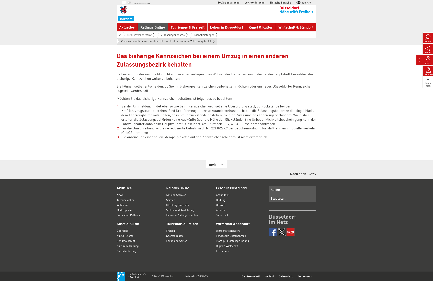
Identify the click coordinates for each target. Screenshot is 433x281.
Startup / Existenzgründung (232, 240)
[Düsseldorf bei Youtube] (290, 232)
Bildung (220, 200)
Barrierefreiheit (251, 276)
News (120, 195)
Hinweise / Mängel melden (182, 215)
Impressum (305, 276)
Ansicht (306, 2)
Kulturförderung (126, 251)
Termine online (125, 200)
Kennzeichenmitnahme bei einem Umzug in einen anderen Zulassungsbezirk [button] (166, 42)
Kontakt (269, 276)
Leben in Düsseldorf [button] (226, 27)
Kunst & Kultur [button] (261, 27)
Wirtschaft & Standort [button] (295, 27)
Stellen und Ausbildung (180, 210)
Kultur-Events (125, 235)
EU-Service (222, 251)
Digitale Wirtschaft (227, 246)
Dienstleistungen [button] (204, 34)
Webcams (122, 205)
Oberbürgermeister (177, 205)
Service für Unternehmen (231, 235)
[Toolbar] (419, 60)
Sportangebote (175, 235)
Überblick (123, 230)
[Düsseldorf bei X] (282, 232)
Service (170, 200)
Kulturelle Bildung (128, 246)
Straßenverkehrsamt (139, 34)
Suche (275, 189)
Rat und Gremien (176, 195)
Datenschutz (286, 276)
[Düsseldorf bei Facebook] (273, 232)
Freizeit (170, 230)
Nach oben (298, 174)
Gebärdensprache (229, 2)
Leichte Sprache (255, 2)
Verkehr (220, 210)
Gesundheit (222, 195)
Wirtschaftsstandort (228, 230)
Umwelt (220, 205)
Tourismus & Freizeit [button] (187, 27)
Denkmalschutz (126, 240)
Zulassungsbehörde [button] (173, 34)
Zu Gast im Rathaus (128, 215)
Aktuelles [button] (127, 27)
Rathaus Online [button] (152, 27)
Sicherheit (222, 215)
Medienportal (124, 210)
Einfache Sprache (280, 2)
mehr (213, 164)
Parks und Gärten (176, 240)
